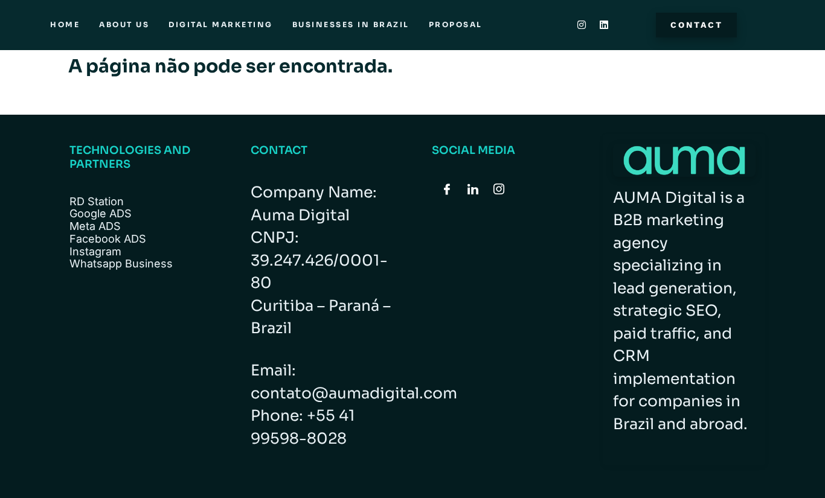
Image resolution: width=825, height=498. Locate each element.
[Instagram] (581, 24)
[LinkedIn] (473, 190)
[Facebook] (447, 190)
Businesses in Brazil (350, 24)
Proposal (456, 24)
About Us (124, 24)
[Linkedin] (604, 24)
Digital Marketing (221, 24)
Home (65, 24)
